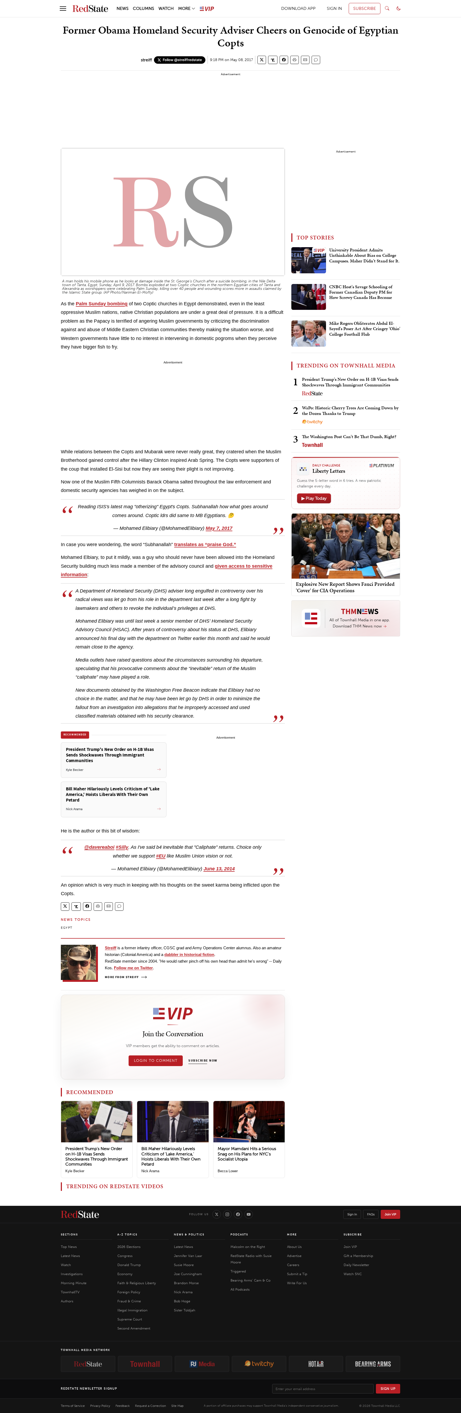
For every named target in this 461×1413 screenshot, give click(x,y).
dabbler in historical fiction (189, 954)
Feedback (123, 1406)
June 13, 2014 (219, 868)
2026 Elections (129, 1247)
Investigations (72, 1274)
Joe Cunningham (188, 1274)
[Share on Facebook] (284, 60)
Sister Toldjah (184, 1310)
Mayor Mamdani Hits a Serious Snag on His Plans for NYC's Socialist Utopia (247, 1153)
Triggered (238, 1271)
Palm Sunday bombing (102, 303)
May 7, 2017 (219, 528)
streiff (146, 59)
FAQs (371, 1214)
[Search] (387, 8)
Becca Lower (228, 1171)
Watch (66, 1265)
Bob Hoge (182, 1301)
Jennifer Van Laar (188, 1256)
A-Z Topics (127, 1234)
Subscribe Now (202, 1060)
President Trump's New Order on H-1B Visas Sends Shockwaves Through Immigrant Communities (96, 1156)
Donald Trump (129, 1265)
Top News (69, 1247)
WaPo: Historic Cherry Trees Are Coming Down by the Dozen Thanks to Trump (350, 411)
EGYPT (66, 928)
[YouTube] (248, 1214)
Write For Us (297, 1283)
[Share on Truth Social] (272, 60)
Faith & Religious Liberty (136, 1283)
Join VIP (390, 1214)
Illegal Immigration (132, 1310)
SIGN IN (334, 8)
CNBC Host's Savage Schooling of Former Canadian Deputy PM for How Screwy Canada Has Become (360, 292)
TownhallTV (70, 1292)
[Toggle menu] (63, 8)
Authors (67, 1301)
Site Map (177, 1406)
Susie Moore (184, 1265)
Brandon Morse (186, 1283)
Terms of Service (73, 1406)
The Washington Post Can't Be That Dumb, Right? (349, 436)
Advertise (294, 1256)
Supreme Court (129, 1319)
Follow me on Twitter (133, 968)
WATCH (166, 8)
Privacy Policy (100, 1406)
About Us (294, 1247)
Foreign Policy (128, 1292)
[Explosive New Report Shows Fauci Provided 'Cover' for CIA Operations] (346, 545)
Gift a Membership (358, 1256)
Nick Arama (150, 1171)
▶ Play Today (314, 498)
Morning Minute (73, 1283)
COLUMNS (143, 8)
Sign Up (388, 1389)
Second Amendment (133, 1328)
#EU (160, 856)
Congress (125, 1256)
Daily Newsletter (356, 1265)
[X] (216, 1214)
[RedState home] (80, 1214)
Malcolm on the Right (247, 1247)
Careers (293, 1265)
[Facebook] (238, 1214)
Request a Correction (150, 1406)
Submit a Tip (297, 1274)
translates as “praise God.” (205, 544)
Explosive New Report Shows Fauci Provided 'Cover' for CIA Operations (345, 587)
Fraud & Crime (129, 1301)
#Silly (122, 847)
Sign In (352, 1214)
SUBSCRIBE (364, 8)
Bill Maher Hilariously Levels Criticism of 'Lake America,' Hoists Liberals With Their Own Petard (170, 1156)
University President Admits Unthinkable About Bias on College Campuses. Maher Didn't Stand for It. (364, 255)
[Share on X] (261, 60)
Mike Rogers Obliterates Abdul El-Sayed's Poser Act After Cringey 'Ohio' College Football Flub (364, 329)
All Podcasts (240, 1289)
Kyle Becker (74, 1171)
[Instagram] (227, 1214)
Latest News (70, 1256)
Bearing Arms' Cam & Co (250, 1280)
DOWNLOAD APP (298, 8)
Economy (124, 1274)
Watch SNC (353, 1274)
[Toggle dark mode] (398, 8)
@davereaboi (99, 847)
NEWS (123, 8)
